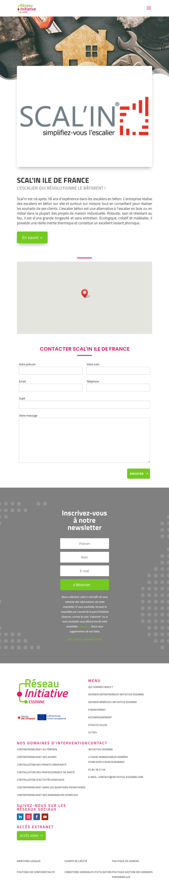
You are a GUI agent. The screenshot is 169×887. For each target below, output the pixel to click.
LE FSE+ (92, 732)
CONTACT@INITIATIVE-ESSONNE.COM (121, 777)
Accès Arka (29, 835)
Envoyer (136, 474)
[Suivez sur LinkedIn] (20, 816)
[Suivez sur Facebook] (36, 816)
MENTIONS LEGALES (28, 861)
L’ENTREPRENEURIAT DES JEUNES (36, 757)
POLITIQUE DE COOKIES (125, 861)
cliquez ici (83, 626)
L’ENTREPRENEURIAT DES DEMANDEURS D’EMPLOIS (47, 795)
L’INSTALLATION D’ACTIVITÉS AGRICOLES (40, 780)
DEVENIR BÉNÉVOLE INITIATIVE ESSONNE (112, 702)
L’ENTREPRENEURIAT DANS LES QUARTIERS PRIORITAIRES (51, 787)
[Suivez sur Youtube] (45, 816)
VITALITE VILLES (98, 725)
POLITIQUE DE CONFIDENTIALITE (36, 872)
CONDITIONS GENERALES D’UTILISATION (88, 872)
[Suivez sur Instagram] (28, 816)
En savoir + (32, 237)
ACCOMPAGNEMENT (100, 717)
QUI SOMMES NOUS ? (100, 687)
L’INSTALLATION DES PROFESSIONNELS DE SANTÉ (46, 772)
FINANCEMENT (97, 710)
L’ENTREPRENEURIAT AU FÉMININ (37, 749)
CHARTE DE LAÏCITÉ (76, 861)
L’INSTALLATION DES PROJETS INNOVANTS (41, 764)
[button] (86, 293)
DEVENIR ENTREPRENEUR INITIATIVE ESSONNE (116, 694)
